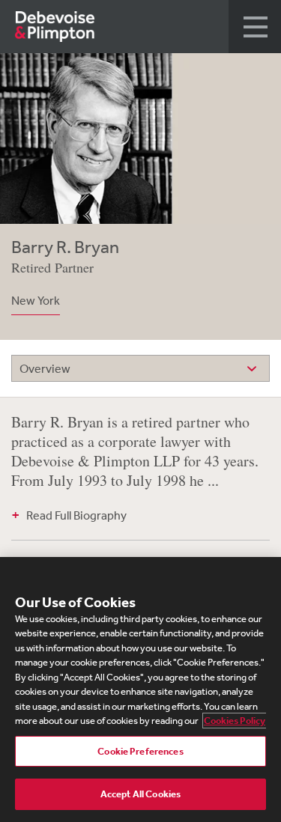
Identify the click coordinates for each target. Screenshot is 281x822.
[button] (255, 26)
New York (35, 300)
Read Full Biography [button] (76, 515)
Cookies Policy (234, 720)
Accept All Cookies (140, 794)
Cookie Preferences (140, 751)
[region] (140, 689)
